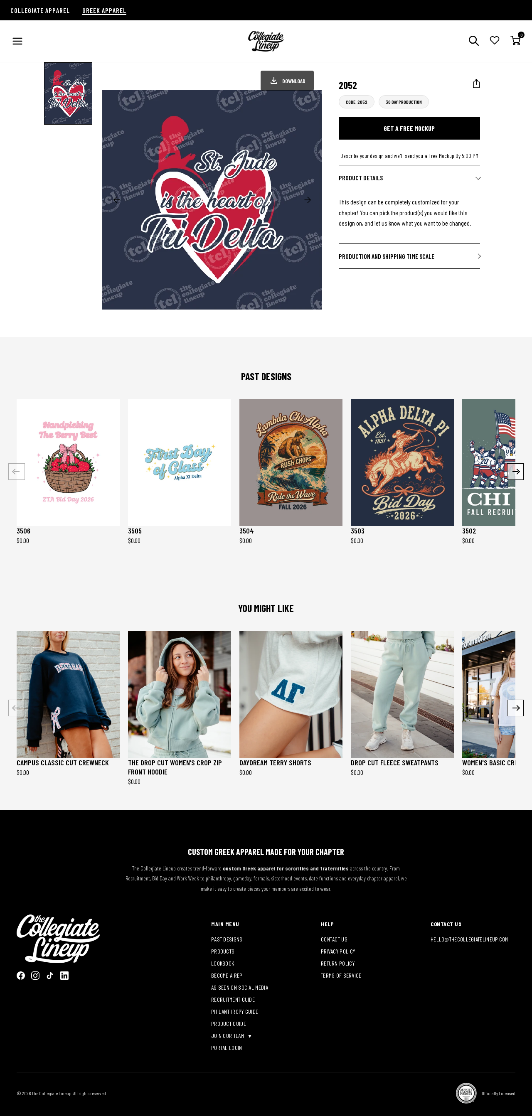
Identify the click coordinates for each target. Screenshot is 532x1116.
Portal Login (226, 1047)
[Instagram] (35, 975)
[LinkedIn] (64, 975)
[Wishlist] (494, 41)
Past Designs (227, 939)
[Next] (515, 471)
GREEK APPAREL (104, 10)
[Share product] (476, 83)
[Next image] (307, 200)
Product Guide (228, 1023)
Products (222, 951)
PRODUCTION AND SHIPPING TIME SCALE (386, 256)
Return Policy (338, 963)
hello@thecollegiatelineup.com (469, 939)
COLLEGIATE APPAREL (40, 10)
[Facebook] (21, 975)
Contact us (334, 939)
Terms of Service (341, 975)
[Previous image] (116, 200)
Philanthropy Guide (234, 1011)
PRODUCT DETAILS (361, 178)
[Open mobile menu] (17, 41)
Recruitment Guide (233, 999)
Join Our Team (228, 1035)
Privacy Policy (338, 951)
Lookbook (222, 963)
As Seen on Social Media (239, 987)
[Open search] (474, 41)
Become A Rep (227, 975)
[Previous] (16, 471)
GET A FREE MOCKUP (409, 128)
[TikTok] (50, 975)
